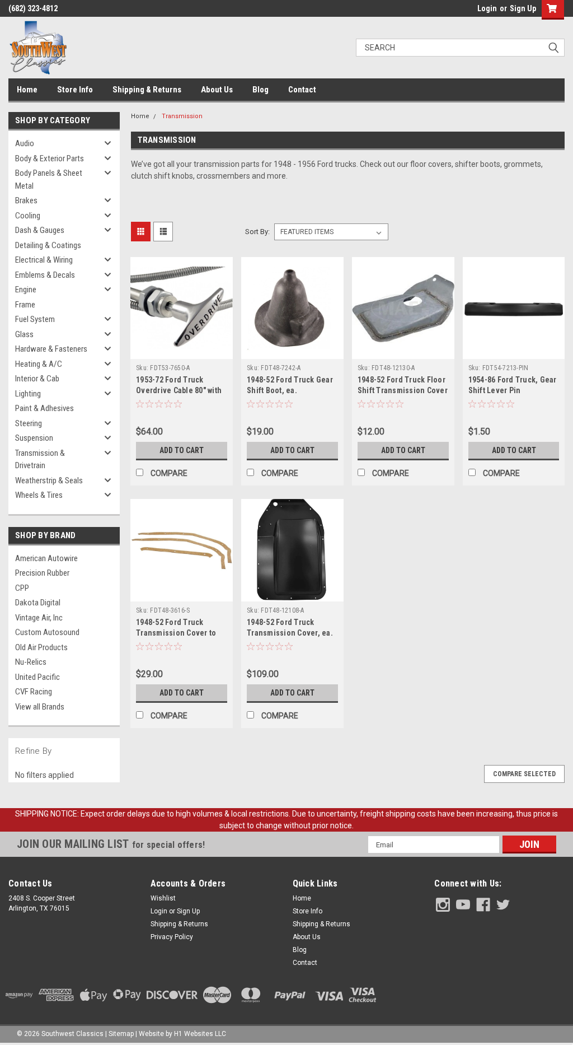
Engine (25, 289)
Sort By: (257, 231)
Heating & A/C (38, 364)
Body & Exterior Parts (49, 158)
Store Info (75, 90)
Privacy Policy (172, 937)
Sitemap (121, 1034)
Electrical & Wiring (44, 260)
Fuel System (35, 319)
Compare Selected (524, 774)
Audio (24, 143)
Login (487, 8)
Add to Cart (181, 450)
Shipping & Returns (146, 90)
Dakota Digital (37, 603)
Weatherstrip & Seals (49, 480)
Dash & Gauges (39, 230)
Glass (24, 334)
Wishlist (163, 898)
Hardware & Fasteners (51, 349)
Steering (28, 423)
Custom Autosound (47, 632)
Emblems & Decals (45, 275)
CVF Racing (33, 692)
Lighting (28, 394)
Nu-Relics (30, 662)
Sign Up (523, 8)
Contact (302, 90)
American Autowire (46, 558)
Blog (260, 90)
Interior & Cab (37, 379)
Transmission (182, 116)
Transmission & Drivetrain (40, 459)
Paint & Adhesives (44, 408)
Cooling (27, 216)
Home (27, 90)
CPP (22, 588)
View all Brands (39, 707)
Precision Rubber (42, 573)
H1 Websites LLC (200, 1034)
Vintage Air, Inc (39, 618)
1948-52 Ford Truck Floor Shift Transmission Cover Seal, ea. (403, 390)
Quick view (181, 350)
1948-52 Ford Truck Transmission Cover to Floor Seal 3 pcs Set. (176, 633)
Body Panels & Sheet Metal (48, 179)
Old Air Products (41, 647)
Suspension (34, 438)
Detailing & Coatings (48, 245)
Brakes (26, 200)
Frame (25, 305)
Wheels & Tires (39, 495)
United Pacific (37, 677)
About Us (217, 90)
